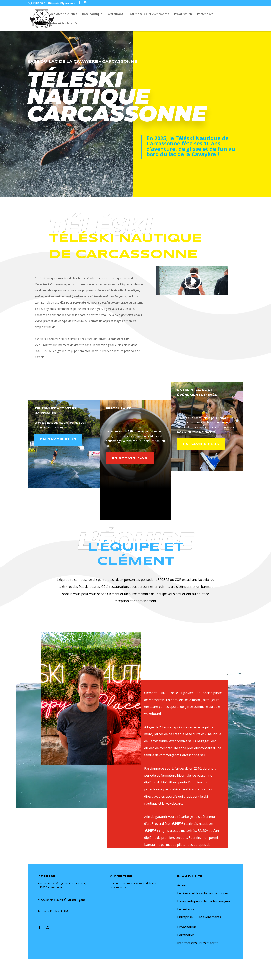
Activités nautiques (63, 14)
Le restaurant (187, 909)
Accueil (182, 885)
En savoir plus (58, 439)
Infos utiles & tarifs (63, 23)
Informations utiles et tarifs (197, 943)
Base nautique (92, 14)
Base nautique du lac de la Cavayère (203, 901)
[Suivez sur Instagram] (47, 927)
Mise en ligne (74, 899)
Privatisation (183, 14)
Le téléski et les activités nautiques (203, 893)
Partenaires (205, 14)
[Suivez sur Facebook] (39, 927)
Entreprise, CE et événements (148, 14)
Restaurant (115, 14)
